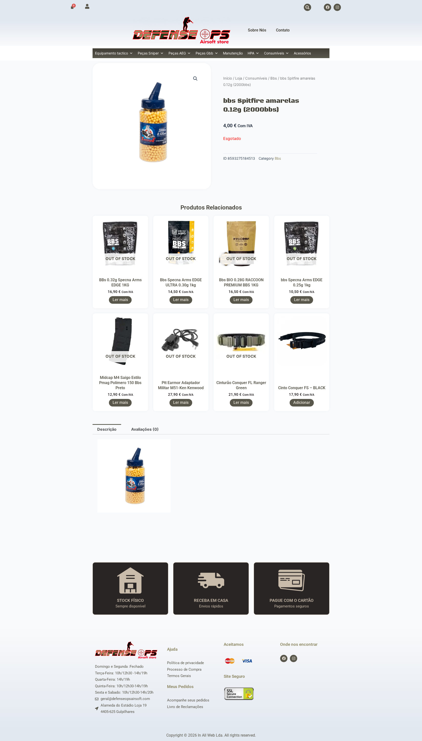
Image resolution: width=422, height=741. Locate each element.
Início (227, 78)
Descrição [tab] (106, 429)
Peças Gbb (204, 53)
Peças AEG (177, 53)
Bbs (273, 78)
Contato (283, 30)
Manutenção (233, 53)
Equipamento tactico (111, 53)
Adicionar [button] (301, 402)
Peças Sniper (148, 53)
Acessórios (302, 53)
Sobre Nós (257, 30)
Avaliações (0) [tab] (145, 429)
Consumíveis (274, 53)
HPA (251, 53)
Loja (238, 78)
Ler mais (120, 299)
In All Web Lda (210, 735)
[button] (307, 7)
